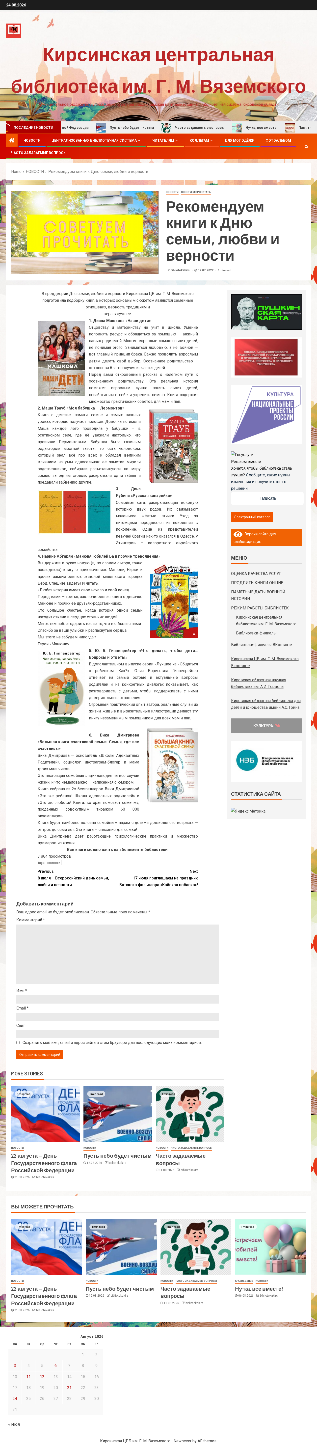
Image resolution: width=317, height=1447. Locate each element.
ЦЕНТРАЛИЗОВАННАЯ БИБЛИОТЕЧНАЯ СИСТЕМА (94, 140)
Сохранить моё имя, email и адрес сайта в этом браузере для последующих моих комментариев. (112, 1042)
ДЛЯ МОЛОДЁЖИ (240, 140)
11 (28, 1376)
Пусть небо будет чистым (91, 128)
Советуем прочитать (196, 192)
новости (53, 863)
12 (42, 1376)
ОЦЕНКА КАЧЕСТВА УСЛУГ (256, 573)
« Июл (14, 1424)
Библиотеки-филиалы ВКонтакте (261, 644)
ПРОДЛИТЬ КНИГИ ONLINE (257, 582)
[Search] (306, 146)
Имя (21, 990)
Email (22, 1008)
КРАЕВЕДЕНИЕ (244, 1281)
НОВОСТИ (32, 140)
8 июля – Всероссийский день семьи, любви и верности (73, 878)
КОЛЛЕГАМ (199, 140)
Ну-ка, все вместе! (220, 128)
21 (69, 1387)
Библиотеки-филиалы (256, 633)
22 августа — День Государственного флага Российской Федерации (44, 1162)
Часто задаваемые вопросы (159, 128)
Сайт (20, 1025)
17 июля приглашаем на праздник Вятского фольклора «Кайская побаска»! (158, 878)
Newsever (182, 1441)
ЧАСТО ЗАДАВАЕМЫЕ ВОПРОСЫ (38, 153)
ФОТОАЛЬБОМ (278, 140)
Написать (267, 498)
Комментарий (30, 920)
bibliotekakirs (180, 270)
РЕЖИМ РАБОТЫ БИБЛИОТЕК (260, 608)
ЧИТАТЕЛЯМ (163, 140)
